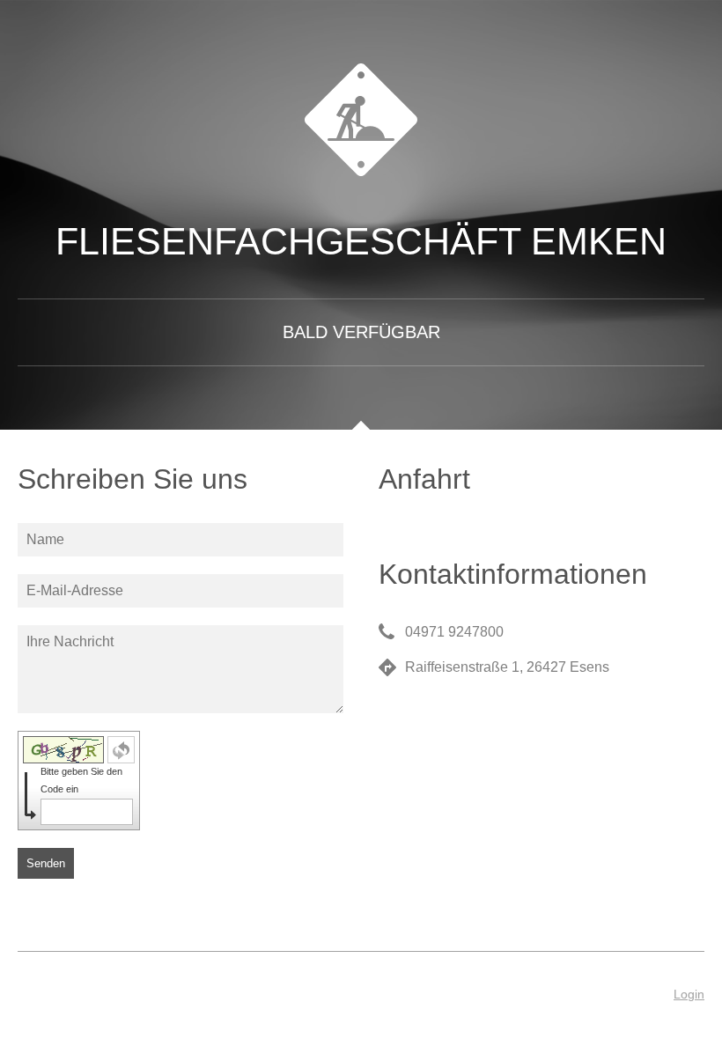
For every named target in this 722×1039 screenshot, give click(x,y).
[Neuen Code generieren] (121, 749)
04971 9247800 (454, 631)
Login (689, 994)
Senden (45, 863)
